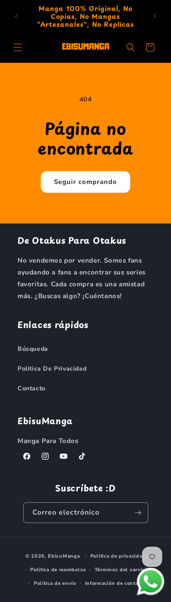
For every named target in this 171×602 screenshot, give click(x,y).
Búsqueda (33, 349)
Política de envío (55, 583)
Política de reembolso (58, 569)
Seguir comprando (85, 181)
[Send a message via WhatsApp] (151, 582)
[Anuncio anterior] (16, 16)
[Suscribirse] (138, 512)
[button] (17, 47)
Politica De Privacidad (52, 368)
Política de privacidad (118, 556)
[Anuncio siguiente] (154, 16)
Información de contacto (115, 583)
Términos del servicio (122, 569)
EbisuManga (64, 556)
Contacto (32, 388)
